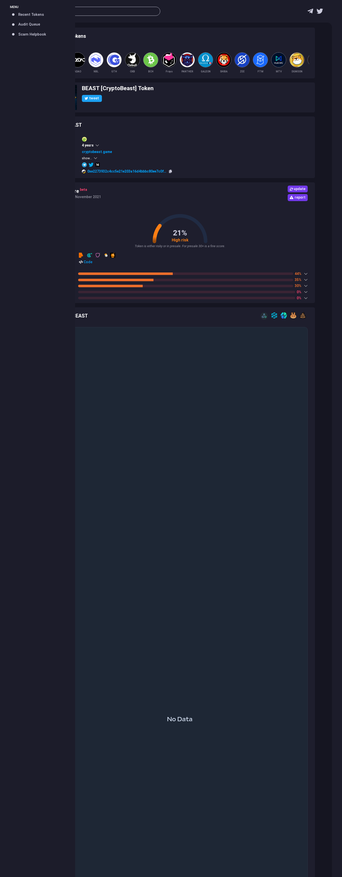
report (300, 197)
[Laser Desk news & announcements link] (319, 12)
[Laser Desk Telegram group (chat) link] (310, 12)
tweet (94, 98)
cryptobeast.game (97, 152)
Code (87, 262)
